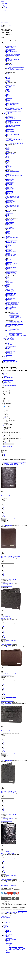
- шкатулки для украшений (15, 333)
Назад (7, 930)
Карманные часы (10, 52)
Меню (2, 1)
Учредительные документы (16, 947)
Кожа (7, 83)
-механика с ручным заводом (16, 143)
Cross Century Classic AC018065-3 (9, 673)
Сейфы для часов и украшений (13, 325)
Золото (8, 81)
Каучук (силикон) (10, 85)
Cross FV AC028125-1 (6, 616)
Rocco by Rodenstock (11, 307)
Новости (5, 926)
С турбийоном (9, 107)
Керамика (8, 76)
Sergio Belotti (9, 282)
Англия (8, 231)
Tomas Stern (9, 344)
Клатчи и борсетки (8, 380)
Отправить (16, 889)
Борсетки (8, 246)
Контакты (5, 7)
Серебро (8, 80)
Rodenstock (9, 308)
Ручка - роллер (9, 296)
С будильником (10, 105)
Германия (8, 232)
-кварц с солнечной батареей (16, 139)
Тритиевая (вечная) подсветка (13, 111)
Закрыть (3, 917)
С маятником (9, 183)
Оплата (5, 6)
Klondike (8, 280)
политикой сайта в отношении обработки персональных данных (14, 911)
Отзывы (8, 941)
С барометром (9, 227)
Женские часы (6, 113)
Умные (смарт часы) (11, 116)
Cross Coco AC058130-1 (6, 851)
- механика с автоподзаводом (16, 69)
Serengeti (8, 309)
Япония (8, 100)
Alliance (8, 276)
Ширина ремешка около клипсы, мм (12, 438)
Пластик (8, 77)
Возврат (8, 952)
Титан (7, 74)
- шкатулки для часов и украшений (17, 335)
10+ (4, 516)
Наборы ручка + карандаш (12, 302)
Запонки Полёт (10, 291)
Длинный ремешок (11, 123)
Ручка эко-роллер (10, 298)
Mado (7, 214)
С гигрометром (10, 228)
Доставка (5, 5)
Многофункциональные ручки (13, 300)
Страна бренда (7, 427)
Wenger (8, 284)
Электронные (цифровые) (12, 197)
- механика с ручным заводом (16, 71)
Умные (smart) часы (11, 46)
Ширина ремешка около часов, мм (11, 432)
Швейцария (9, 98)
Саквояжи (8, 268)
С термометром (10, 225)
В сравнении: (4, 916)
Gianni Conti (9, 278)
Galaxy (8, 342)
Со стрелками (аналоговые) (13, 196)
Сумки (8, 244)
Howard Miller (9, 213)
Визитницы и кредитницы (12, 260)
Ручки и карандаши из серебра (13, 303)
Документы (9, 943)
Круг (7, 58)
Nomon (8, 343)
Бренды (5, 356)
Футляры (8, 326)
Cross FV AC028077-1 (6, 730)
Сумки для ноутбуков (11, 254)
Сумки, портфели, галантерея (10, 237)
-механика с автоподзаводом (16, 142)
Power (7, 215)
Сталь (7, 73)
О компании (6, 3)
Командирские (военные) (12, 51)
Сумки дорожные (10, 255)
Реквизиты (9, 934)
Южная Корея (9, 99)
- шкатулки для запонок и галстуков (18, 331)
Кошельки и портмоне (11, 240)
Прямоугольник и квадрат (12, 59)
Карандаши (9, 299)
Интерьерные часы (8, 178)
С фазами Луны (10, 174)
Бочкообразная (9, 60)
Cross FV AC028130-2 (6, 495)
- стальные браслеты (14, 316)
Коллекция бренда (7, 418)
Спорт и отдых (7, 349)
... (3, 42)
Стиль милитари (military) (12, 122)
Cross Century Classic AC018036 (8, 791)
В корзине (8, 518)
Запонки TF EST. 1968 (11, 290)
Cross (7, 277)
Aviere (7, 340)
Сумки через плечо (11, 256)
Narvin (7, 281)
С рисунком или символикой (13, 55)
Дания (7, 94)
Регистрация (8, 25)
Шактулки (8, 330)
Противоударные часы (11, 104)
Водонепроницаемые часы (12, 103)
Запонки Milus (9, 289)
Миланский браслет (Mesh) (13, 54)
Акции (5, 10)
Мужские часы (7, 43)
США (7, 96)
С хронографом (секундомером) (14, 108)
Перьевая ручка (10, 295)
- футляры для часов (14, 329)
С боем (8, 224)
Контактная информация (12, 932)
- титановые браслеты (14, 318)
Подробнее (13, 518)
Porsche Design (9, 306)
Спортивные (9, 50)
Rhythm (8, 216)
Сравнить (7, 917)
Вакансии (8, 940)
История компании (11, 939)
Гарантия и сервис (10, 950)
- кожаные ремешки (14, 315)
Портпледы (9, 241)
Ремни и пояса (7, 382)
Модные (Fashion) (10, 49)
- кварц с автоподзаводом (15, 65)
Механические (9, 68)
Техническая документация (16, 949)
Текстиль (8, 86)
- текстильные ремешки (15, 317)
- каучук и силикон (13, 313)
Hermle (8, 211)
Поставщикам (6, 8)
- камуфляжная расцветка (15, 321)
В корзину (3, 518)
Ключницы (9, 262)
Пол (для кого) (7, 403)
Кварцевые (9, 64)
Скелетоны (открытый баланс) (13, 109)
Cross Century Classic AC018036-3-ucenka (10, 556)
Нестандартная (10, 61)
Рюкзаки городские (11, 242)
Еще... (4, 402)
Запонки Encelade (10, 287)
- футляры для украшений (15, 327)
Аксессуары (6, 285)
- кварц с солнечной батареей (16, 67)
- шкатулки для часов (14, 334)
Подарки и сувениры (8, 338)
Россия (8, 95)
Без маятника (9, 184)
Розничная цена (7, 390)
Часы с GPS (9, 112)
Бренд (4, 409)
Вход (2, 25)
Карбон (8, 78)
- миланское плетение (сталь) (16, 322)
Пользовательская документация (17, 948)
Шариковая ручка (10, 294)
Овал (7, 132)
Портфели (8, 250)
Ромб (7, 135)
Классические (9, 47)
